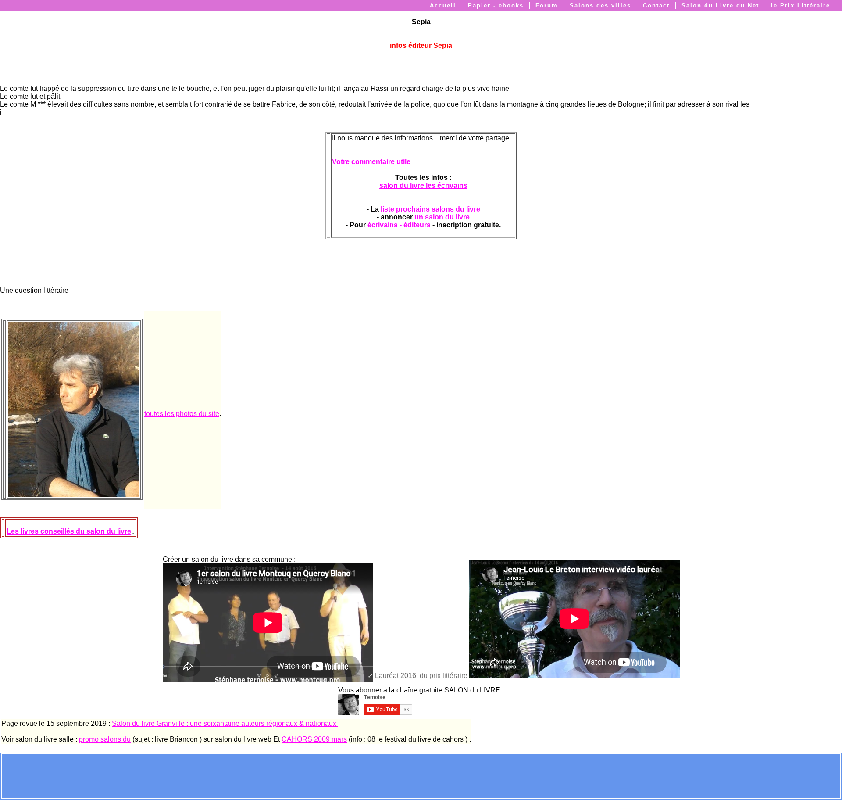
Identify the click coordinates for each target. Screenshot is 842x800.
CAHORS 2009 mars (314, 739)
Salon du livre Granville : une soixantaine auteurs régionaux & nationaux (225, 723)
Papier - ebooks (496, 5)
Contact (656, 5)
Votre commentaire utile (371, 161)
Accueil (443, 5)
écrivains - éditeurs (399, 225)
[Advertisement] (421, 775)
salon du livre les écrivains (423, 185)
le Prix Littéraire (800, 5)
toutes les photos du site (181, 413)
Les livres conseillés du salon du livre (69, 531)
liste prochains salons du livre (430, 209)
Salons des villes (600, 5)
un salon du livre (442, 217)
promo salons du (105, 739)
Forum (546, 5)
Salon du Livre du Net (720, 5)
